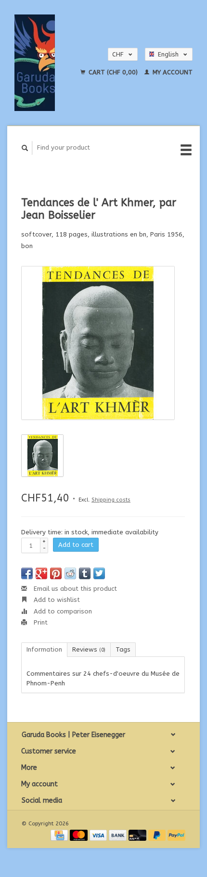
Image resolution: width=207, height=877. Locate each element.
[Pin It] (56, 573)
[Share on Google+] (41, 573)
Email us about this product (74, 588)
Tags (123, 649)
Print (40, 622)
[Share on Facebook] (27, 573)
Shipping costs (110, 500)
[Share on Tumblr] (85, 573)
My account (172, 72)
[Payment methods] (60, 834)
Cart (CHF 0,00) (113, 72)
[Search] (25, 148)
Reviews (88, 649)
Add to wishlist (56, 599)
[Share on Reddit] (70, 573)
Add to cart (75, 544)
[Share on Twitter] (99, 573)
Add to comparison (62, 611)
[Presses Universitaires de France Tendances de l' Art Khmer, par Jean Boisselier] (98, 342)
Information (44, 649)
